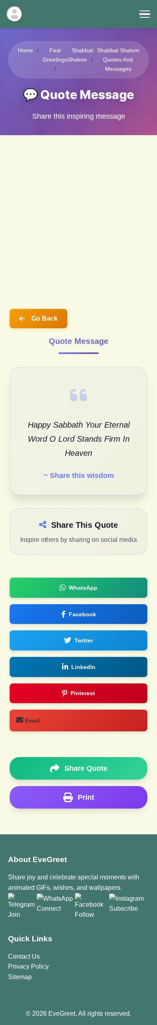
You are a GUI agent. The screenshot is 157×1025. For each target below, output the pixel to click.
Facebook (82, 614)
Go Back (44, 318)
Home (25, 50)
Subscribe (123, 908)
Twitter (83, 640)
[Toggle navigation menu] (145, 14)
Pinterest (82, 693)
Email (31, 720)
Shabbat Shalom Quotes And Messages (118, 59)
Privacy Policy (28, 966)
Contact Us (24, 956)
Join (14, 914)
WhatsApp (83, 588)
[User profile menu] (14, 14)
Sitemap (20, 977)
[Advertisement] (78, 217)
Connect (49, 908)
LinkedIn (83, 667)
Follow (84, 914)
